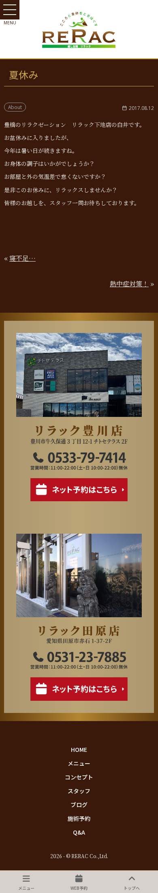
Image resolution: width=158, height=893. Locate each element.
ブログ (79, 805)
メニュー (79, 763)
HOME (79, 749)
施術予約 (79, 818)
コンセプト (79, 777)
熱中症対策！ (129, 283)
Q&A (79, 832)
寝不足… (22, 258)
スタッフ (79, 791)
